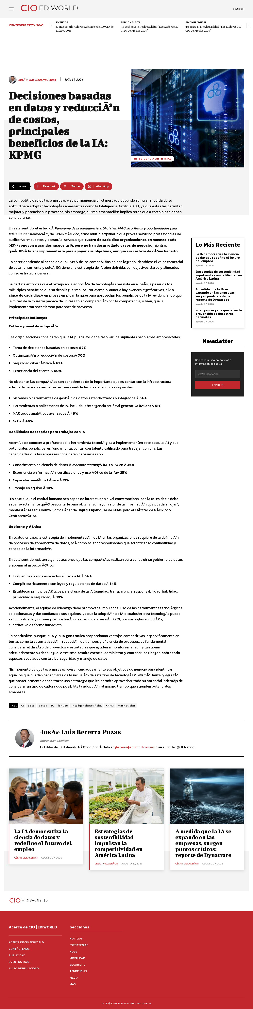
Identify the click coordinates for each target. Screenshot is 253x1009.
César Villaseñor (26, 858)
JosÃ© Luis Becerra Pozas (37, 80)
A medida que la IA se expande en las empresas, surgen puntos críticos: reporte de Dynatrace (215, 294)
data (31, 706)
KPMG (110, 706)
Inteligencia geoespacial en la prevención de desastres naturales (218, 313)
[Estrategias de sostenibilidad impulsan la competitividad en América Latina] (126, 796)
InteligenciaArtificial (87, 706)
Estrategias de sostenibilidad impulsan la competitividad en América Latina (218, 275)
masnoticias (127, 706)
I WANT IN (217, 384)
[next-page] (248, 25)
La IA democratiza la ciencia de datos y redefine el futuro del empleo (217, 257)
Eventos (62, 22)
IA (52, 706)
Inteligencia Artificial (153, 159)
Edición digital (131, 22)
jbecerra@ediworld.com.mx (135, 747)
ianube (63, 706)
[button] (238, 9)
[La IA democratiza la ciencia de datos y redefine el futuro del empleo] (46, 796)
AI (22, 706)
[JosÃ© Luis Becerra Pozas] (13, 80)
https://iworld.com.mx (54, 740)
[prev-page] (51, 25)
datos (43, 706)
